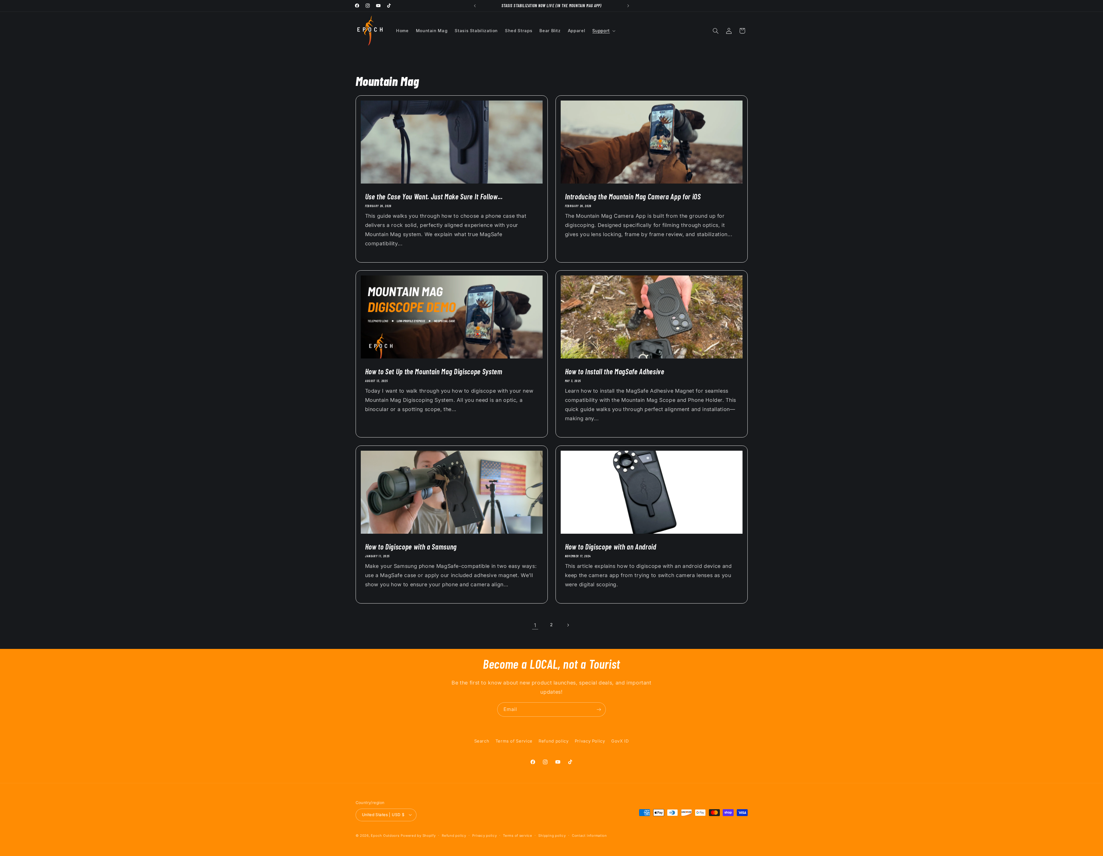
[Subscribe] (599, 709)
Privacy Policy (590, 741)
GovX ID (620, 741)
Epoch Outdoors (385, 836)
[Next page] (567, 625)
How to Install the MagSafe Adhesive (614, 371)
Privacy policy (484, 836)
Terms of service (517, 836)
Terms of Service (514, 741)
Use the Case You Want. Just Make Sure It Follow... (433, 196)
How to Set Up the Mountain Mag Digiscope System (433, 371)
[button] (603, 30)
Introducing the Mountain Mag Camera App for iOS (633, 196)
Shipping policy (552, 836)
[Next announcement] (628, 5)
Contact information (589, 836)
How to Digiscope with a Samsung (410, 546)
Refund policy (553, 741)
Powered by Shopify (418, 836)
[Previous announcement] (474, 5)
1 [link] (535, 625)
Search (481, 741)
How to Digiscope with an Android (610, 546)
